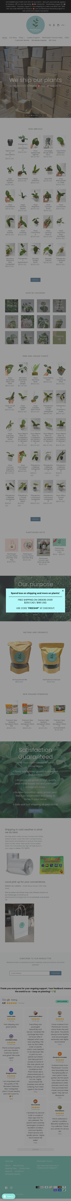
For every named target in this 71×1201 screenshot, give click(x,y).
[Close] (63, 590)
